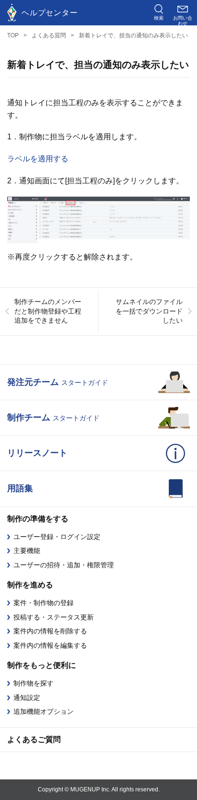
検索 (159, 18)
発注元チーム (57, 382)
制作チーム (53, 417)
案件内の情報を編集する (50, 645)
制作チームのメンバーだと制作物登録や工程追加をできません (47, 311)
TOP (13, 35)
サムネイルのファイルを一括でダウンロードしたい (149, 311)
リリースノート (37, 453)
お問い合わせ (182, 20)
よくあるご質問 (34, 739)
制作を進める (30, 585)
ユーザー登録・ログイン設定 (56, 537)
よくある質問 (49, 35)
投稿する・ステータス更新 (53, 617)
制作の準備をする (37, 519)
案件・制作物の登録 (43, 603)
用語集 (20, 488)
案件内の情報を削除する (50, 631)
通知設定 (26, 697)
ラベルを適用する (37, 159)
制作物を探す (33, 683)
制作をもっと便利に (41, 665)
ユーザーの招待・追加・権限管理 (63, 565)
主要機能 (26, 550)
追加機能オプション (43, 711)
